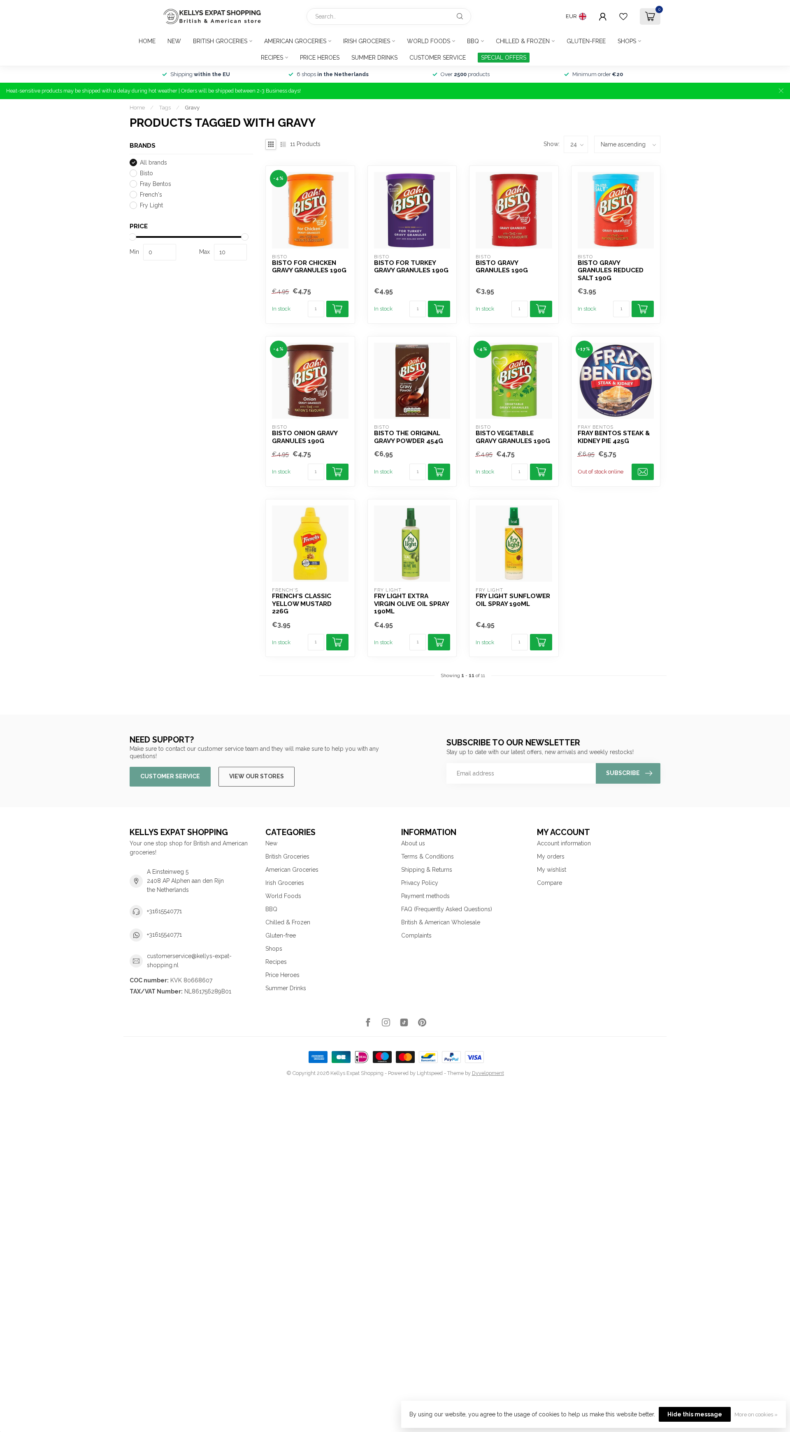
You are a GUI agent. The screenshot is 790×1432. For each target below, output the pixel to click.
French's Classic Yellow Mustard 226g (302, 603)
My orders (551, 856)
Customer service (437, 57)
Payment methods (425, 896)
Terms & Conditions (427, 856)
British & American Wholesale (440, 922)
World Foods (428, 41)
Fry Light (151, 205)
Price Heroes (319, 57)
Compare (549, 883)
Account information (564, 843)
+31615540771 (164, 911)
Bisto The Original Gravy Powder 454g (408, 436)
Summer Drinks (374, 57)
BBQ (473, 41)
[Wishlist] (623, 16)
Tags (165, 107)
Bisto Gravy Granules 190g (502, 266)
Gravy (192, 107)
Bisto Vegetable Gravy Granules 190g (513, 436)
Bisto (146, 173)
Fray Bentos (155, 184)
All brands (153, 163)
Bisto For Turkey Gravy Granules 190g (411, 266)
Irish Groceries (366, 41)
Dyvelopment (488, 1073)
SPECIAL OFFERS (503, 57)
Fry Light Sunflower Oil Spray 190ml (513, 599)
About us (413, 843)
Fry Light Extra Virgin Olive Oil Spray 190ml (411, 603)
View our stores (256, 776)
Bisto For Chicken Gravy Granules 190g (309, 266)
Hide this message (694, 1414)
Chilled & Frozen (523, 41)
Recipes (272, 57)
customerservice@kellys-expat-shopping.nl (189, 960)
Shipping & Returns (426, 869)
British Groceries (220, 41)
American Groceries (295, 41)
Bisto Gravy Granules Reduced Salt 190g (611, 270)
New (174, 41)
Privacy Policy (419, 883)
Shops (627, 41)
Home (147, 41)
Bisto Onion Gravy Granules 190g (304, 436)
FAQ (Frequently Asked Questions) (446, 909)
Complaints (416, 935)
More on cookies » (756, 1414)
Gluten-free (586, 41)
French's (151, 195)
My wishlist (551, 869)
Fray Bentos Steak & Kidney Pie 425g (614, 436)
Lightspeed (430, 1073)
